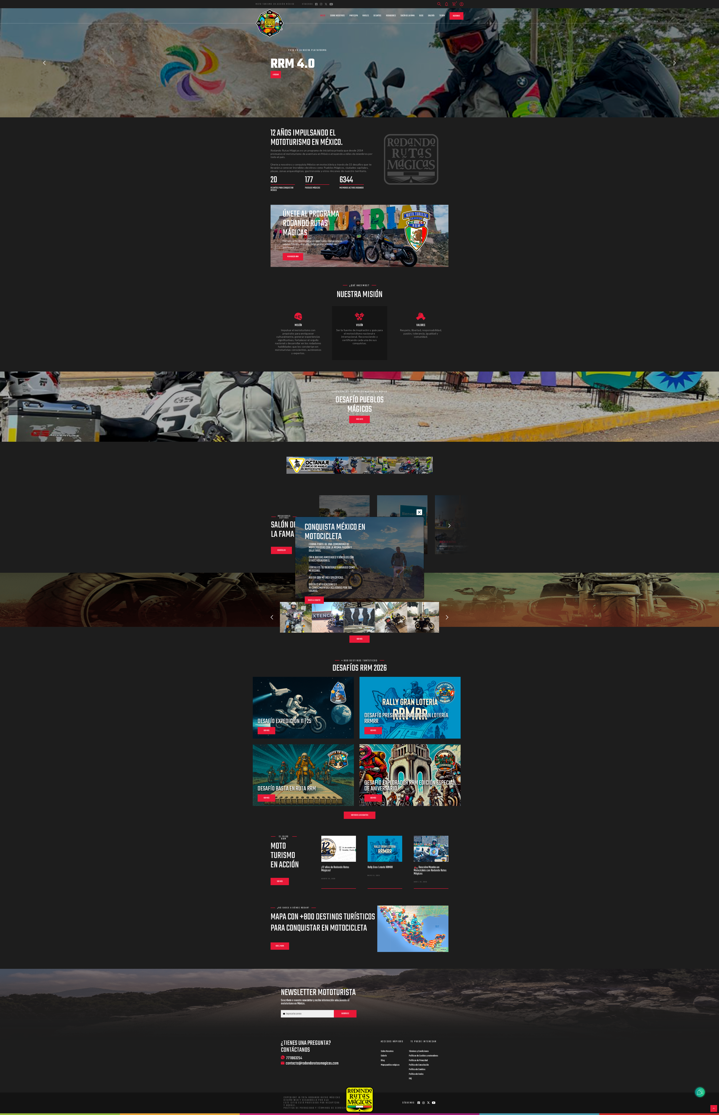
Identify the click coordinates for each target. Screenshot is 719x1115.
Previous (44, 63)
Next (674, 63)
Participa (353, 16)
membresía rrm (293, 256)
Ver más (359, 639)
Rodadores (391, 16)
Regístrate (456, 16)
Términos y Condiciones (419, 1051)
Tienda (442, 16)
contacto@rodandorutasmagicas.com (312, 1063)
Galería (431, 16)
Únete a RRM (277, 72)
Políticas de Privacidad (418, 1060)
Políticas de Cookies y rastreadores (423, 1056)
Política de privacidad (299, 1108)
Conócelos (281, 550)
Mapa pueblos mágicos (390, 1065)
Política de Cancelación (419, 1065)
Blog (421, 16)
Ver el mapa (280, 946)
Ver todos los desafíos (359, 815)
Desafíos (377, 16)
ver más (266, 730)
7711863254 (294, 1057)
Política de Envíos (416, 1074)
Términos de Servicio (332, 1108)
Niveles (365, 16)
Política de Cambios (417, 1069)
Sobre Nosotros (337, 16)
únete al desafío (314, 600)
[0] (454, 4)
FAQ (410, 1079)
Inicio (322, 16)
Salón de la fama (408, 16)
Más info (359, 419)
